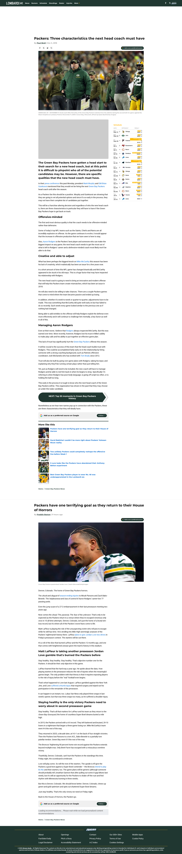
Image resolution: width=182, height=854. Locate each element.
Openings (65, 835)
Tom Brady (85, 356)
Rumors (34, 3)
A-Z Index (93, 842)
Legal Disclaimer (45, 842)
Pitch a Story (66, 838)
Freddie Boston (43, 515)
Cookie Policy (138, 838)
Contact (92, 835)
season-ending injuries (69, 596)
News (27, 3)
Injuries (69, 3)
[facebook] (165, 3)
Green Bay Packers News (55, 489)
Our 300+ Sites (116, 835)
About (41, 835)
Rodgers (69, 331)
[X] (170, 3)
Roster (61, 3)
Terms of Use (115, 838)
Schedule (43, 3)
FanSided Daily (44, 838)
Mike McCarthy (83, 261)
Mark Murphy (89, 183)
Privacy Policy (95, 838)
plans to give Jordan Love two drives (90, 635)
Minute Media (27, 848)
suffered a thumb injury (61, 686)
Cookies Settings (117, 842)
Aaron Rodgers (49, 241)
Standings (53, 3)
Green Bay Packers (97, 186)
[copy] (51, 47)
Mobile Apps (137, 835)
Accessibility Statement (71, 842)
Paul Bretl (41, 43)
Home (40, 489)
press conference (52, 183)
